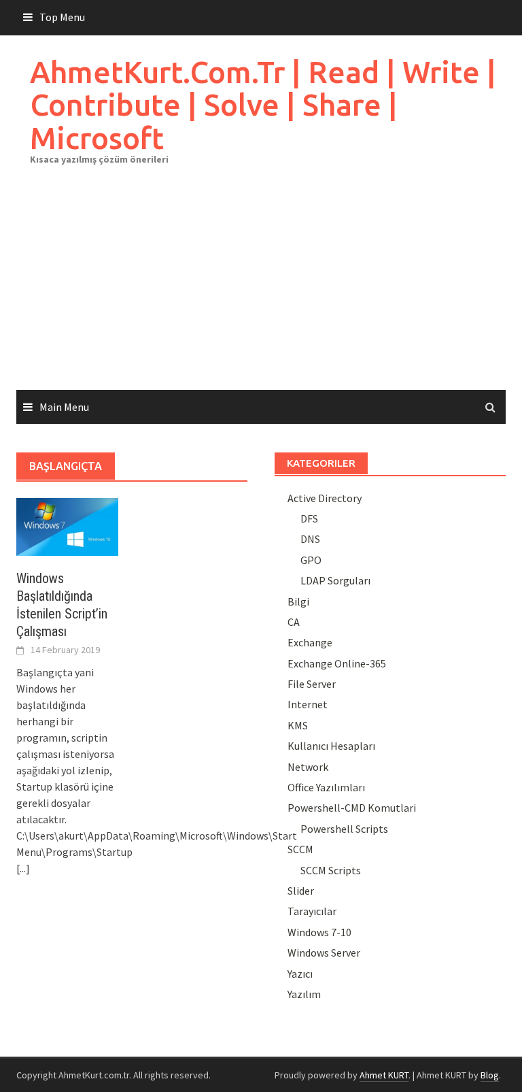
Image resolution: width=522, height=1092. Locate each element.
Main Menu (64, 407)
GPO (310, 560)
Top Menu (62, 17)
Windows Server (324, 952)
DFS (309, 518)
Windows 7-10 (319, 932)
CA (294, 622)
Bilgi (298, 601)
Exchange (310, 642)
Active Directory (325, 498)
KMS (298, 725)
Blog (490, 1075)
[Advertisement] (261, 288)
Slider (301, 890)
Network (308, 767)
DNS (310, 539)
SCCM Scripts (330, 870)
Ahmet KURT (384, 1075)
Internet (308, 704)
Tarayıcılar (312, 911)
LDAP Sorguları (335, 580)
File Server (312, 684)
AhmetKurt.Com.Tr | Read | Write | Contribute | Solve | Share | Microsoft (263, 104)
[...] (23, 868)
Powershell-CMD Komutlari (352, 807)
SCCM (300, 849)
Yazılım (304, 994)
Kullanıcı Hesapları (331, 745)
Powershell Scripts (344, 828)
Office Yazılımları (326, 787)
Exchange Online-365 (337, 663)
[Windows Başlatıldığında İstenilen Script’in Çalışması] (67, 525)
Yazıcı (300, 973)
